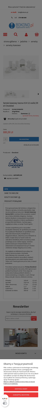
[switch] (5, 403)
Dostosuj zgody (21, 389)
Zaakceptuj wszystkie (21, 395)
